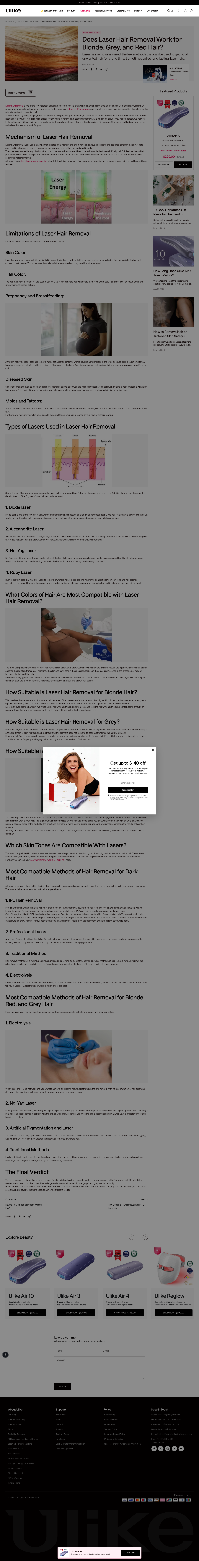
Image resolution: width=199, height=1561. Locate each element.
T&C (141, 795)
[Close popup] (153, 750)
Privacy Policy (115, 797)
